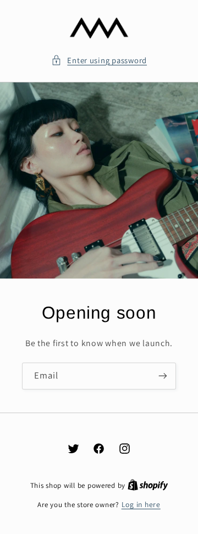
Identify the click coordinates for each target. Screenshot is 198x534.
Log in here (141, 504)
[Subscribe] (162, 376)
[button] (99, 60)
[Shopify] (148, 485)
